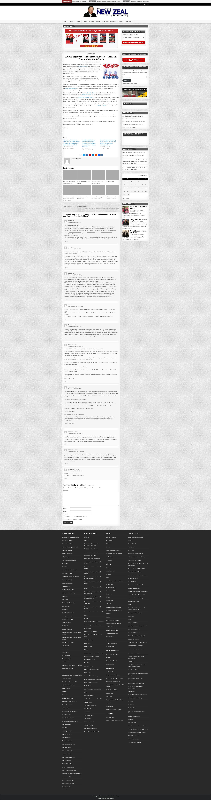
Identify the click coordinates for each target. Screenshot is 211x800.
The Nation (87, 712)
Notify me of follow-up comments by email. (76, 516)
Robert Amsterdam (67, 704)
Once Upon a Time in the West (70, 681)
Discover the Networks (68, 602)
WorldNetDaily (66, 786)
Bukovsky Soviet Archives (69, 570)
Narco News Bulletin (111, 660)
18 (135, 188)
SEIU (104, 105)
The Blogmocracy (67, 731)
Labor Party (87, 643)
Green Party (109, 584)
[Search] (148, 4)
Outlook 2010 (72, 237)
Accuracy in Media (67, 540)
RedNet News (132, 707)
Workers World (88, 725)
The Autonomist (66, 724)
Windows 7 (86, 237)
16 (127, 188)
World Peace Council (133, 735)
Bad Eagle (64, 566)
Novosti (108, 703)
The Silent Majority (67, 750)
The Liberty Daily (66, 734)
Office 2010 (76, 228)
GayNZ (108, 577)
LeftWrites (131, 616)
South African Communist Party (114, 720)
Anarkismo (131, 661)
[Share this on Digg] (99, 155)
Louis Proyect (88, 646)
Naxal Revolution (132, 622)
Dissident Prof (66, 606)
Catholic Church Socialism (129, 127)
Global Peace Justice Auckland (114, 581)
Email (65, 511)
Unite (107, 640)
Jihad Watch (65, 645)
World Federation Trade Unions (136, 732)
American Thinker (67, 550)
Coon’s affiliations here (71, 88)
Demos (86, 615)
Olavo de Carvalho (67, 678)
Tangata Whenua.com (112, 633)
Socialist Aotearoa (111, 627)
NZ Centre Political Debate (113, 550)
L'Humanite (109, 696)
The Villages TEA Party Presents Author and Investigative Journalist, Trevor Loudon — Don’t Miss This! (89, 143)
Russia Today (109, 706)
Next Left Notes (88, 666)
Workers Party (110, 646)
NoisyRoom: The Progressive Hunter (72, 675)
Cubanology (65, 596)
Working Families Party (90, 728)
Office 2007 (74, 230)
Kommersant (109, 693)
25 (135, 191)
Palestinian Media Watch (68, 685)
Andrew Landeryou (67, 553)
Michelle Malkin (66, 662)
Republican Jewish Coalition (69, 701)
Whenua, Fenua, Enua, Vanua (135, 649)
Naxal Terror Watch (67, 668)
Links (129, 619)
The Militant (87, 708)
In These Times (88, 628)
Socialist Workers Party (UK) (114, 709)
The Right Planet (66, 747)
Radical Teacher (88, 685)
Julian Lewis (65, 652)
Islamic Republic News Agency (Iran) (138, 591)
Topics (85, 21)
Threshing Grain (66, 760)
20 (142, 188)
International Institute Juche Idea (137, 584)
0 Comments (141, 210)
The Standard (109, 636)
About (65, 21)
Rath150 (82, 485)
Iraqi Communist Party (134, 588)
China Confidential (67, 580)
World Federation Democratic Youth (138, 729)
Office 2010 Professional (74, 233)
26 (138, 191)
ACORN (99, 105)
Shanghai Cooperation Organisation (137, 642)
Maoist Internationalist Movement (137, 694)
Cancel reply (91, 485)
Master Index (129, 21)
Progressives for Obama (90, 682)
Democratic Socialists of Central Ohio (94, 612)
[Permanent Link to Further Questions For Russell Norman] (98, 175)
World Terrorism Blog (68, 783)
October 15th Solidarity (112, 620)
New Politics (87, 662)
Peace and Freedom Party (91, 676)
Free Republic (66, 609)
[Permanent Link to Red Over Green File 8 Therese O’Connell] (70, 175)
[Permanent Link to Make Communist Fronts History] (84, 175)
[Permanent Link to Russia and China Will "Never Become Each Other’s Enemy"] (70, 190)
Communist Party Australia (135, 553)
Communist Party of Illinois (91, 552)
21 (146, 188)
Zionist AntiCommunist (68, 790)
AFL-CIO (86, 540)
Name (65, 508)
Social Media (131, 4)
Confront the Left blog (68, 589)
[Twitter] (138, 4)
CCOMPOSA (131, 547)
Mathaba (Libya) (110, 717)
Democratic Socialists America (92, 558)
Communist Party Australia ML (136, 557)
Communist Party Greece (113, 681)
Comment (66, 490)
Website (65, 514)
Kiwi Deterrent (110, 181)
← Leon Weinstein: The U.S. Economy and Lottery (75, 206)
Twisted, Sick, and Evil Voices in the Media (133, 121)
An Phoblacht (109, 671)
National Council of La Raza (91, 656)
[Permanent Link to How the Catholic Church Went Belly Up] (125, 209)
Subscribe (123, 4)
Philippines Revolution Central (136, 635)
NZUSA (108, 617)
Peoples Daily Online (133, 629)
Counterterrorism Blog (68, 593)
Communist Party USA (90, 555)
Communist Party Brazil (112, 654)
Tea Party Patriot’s (83, 66)
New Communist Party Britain (114, 699)
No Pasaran (65, 672)
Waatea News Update (112, 643)
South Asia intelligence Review (70, 721)
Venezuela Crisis (66, 777)
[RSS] (146, 4)
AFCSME (86, 537)
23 (128, 191)
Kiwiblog (108, 543)
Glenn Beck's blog (67, 622)
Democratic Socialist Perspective (137, 575)
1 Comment (141, 221)
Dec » (127, 198)
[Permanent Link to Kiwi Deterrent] (112, 175)
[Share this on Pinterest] (90, 155)
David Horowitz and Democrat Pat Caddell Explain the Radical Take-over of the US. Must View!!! (134, 161)
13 (142, 184)
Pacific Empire (110, 557)
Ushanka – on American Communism (72, 773)
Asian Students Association (135, 537)
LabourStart (131, 691)
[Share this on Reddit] (96, 155)
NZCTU (108, 613)
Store (78, 21)
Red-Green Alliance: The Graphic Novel (132, 124)
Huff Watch (65, 625)
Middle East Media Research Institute (72, 665)
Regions (91, 21)
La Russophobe (66, 655)
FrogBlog (108, 574)
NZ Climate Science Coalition (114, 553)
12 (138, 184)
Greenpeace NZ (110, 590)
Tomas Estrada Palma (68, 763)
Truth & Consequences (68, 767)
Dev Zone (109, 567)
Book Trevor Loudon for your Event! (112, 21)
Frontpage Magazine (67, 616)
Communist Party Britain (113, 675)
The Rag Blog (87, 718)
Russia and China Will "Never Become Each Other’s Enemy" (69, 198)
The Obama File (66, 737)
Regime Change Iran (67, 698)
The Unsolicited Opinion (68, 757)
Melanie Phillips (66, 658)
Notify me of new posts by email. (73, 519)
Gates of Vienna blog (67, 619)
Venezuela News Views (68, 780)
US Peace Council (89, 722)
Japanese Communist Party (135, 598)
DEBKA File (65, 599)
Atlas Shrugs (65, 557)
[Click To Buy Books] (91, 47)
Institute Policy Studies (90, 631)
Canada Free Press (67, 573)
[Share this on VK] (101, 155)
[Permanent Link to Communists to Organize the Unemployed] (98, 190)
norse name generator (128, 159)
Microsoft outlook (75, 235)
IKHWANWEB (132, 581)
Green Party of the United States (93, 625)
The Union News (66, 754)
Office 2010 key (91, 232)
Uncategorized (91, 54)
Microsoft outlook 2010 (104, 237)
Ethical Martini (110, 571)
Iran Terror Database (68, 642)
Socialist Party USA (89, 695)
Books (116, 4)
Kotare (108, 597)
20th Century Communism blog (70, 537)
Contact (72, 21)
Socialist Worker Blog (112, 630)
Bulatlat (130, 540)
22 (124, 191)
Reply (65, 241)
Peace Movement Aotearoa (113, 623)
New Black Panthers (89, 659)
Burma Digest (132, 543)
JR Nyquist (65, 649)
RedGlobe (131, 704)
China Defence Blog (67, 583)
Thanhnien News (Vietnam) (135, 645)
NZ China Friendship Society (114, 610)
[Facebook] (140, 4)
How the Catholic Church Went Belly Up (132, 116)
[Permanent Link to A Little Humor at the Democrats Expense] (112, 190)
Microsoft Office (110, 227)
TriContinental (132, 722)
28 (146, 191)
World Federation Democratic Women (138, 726)
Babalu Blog (65, 563)
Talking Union (88, 702)
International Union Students (136, 683)
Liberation (109, 604)
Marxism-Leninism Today (135, 698)
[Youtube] (144, 4)
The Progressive (88, 715)
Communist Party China (134, 560)
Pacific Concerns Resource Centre (137, 626)
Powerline (65, 695)
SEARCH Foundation (133, 639)
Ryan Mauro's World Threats (69, 711)
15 (124, 188)
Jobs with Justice (89, 639)
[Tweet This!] (84, 155)
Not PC (108, 547)
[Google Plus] (142, 4)
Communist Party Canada (91, 548)
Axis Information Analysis (69, 560)
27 (142, 191)
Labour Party (109, 600)
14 (145, 184)
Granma (108, 657)
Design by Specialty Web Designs (105, 798)
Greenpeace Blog (111, 587)
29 (124, 194)
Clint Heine (109, 540)
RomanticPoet (66, 708)
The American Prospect (90, 705)
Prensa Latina (110, 664)
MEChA (86, 649)
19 (138, 188)
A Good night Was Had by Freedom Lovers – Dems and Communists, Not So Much (91, 58)
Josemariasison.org (133, 601)
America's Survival (67, 543)
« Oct (123, 198)
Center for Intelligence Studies (70, 576)
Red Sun (130, 701)
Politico (64, 691)
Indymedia (109, 594)
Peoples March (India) (134, 632)
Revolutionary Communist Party (92, 689)
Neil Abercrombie (86, 94)
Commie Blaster (66, 586)
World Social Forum (133, 739)
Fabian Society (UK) (111, 689)
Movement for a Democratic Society (93, 653)
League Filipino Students (135, 612)
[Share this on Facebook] (87, 155)
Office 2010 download (106, 232)
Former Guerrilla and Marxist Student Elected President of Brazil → (102, 208)
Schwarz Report (66, 714)
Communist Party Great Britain (114, 678)
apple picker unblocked (128, 166)
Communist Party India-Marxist (136, 568)
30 (128, 194)
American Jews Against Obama (70, 547)
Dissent (86, 618)
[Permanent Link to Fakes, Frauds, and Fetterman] (125, 222)
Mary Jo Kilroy (91, 92)
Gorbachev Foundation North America (94, 621)
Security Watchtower (68, 718)
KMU (129, 604)
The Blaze (65, 727)
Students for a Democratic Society (93, 699)
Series (98, 21)
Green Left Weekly (133, 578)
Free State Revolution (68, 612)
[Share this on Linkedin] (93, 155)
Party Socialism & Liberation (91, 669)
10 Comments (96, 62)
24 (131, 191)
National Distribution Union (113, 607)
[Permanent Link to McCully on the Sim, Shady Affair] (84, 190)
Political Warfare (66, 688)
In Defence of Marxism (134, 670)
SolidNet (130, 719)
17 (131, 188)
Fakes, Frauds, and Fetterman (130, 119)
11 (135, 184)
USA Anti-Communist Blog (69, 770)
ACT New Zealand (111, 537)
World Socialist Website (134, 742)
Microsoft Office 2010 (103, 228)
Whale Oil (109, 560)
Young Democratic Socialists (91, 731)
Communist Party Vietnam (135, 571)
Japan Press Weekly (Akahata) (136, 594)
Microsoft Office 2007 (75, 232)
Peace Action (87, 672)
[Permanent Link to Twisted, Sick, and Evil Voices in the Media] (125, 233)
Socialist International (134, 716)
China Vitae (131, 550)
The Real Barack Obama (68, 744)
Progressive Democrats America (93, 679)
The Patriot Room (67, 740)
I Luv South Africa (67, 629)
